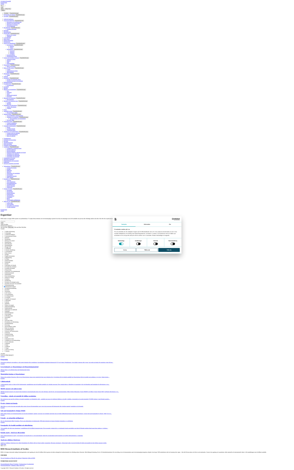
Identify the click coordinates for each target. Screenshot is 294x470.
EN (3, 4)
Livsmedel (6, 86)
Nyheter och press (8, 188)
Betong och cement (11, 35)
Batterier (12, 46)
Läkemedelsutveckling (12, 71)
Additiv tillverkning (11, 107)
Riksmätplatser (10, 99)
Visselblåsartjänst (11, 184)
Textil (8, 93)
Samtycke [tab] (124, 224)
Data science (7, 39)
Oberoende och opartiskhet (13, 173)
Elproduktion (10, 49)
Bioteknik (6, 30)
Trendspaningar (10, 195)
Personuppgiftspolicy (6, 465)
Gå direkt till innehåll (6, 1)
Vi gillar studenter (11, 207)
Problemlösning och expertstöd (11, 160)
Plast (8, 91)
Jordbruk (6, 76)
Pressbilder (9, 190)
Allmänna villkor (15, 465)
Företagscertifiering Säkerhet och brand (16, 152)
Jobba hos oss (7, 201)
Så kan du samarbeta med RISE (11, 163)
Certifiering (6, 147)
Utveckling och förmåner (13, 205)
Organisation (10, 174)
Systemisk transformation (10, 126)
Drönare (9, 60)
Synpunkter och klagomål (13, 156)
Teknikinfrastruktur (8, 142)
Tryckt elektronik (11, 26)
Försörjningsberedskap (12, 134)
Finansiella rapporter (12, 176)
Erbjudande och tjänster (9, 14)
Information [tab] (147, 224)
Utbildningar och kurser (9, 158)
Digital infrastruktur (8, 40)
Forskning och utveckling (10, 140)
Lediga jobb (10, 203)
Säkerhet (9, 172)
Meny (2, 8)
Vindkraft (12, 53)
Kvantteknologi (7, 83)
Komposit (9, 92)
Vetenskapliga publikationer (13, 200)
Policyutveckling (8, 144)
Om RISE (6, 16)
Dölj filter (23, 227)
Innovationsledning (11, 124)
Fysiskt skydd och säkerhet (13, 133)
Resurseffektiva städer (12, 112)
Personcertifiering (11, 151)
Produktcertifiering (11, 149)
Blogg (8, 198)
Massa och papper (11, 66)
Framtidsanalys (7, 138)
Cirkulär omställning (12, 123)
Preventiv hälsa (10, 120)
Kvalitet (9, 169)
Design (8, 127)
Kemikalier (6, 78)
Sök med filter (4, 227)
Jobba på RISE (31, 458)
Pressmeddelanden (5, 464)
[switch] (138, 244)
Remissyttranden (11, 193)
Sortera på (3, 355)
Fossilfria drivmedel (11, 29)
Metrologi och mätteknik (10, 98)
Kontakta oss (7, 179)
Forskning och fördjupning (10, 145)
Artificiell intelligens (8, 19)
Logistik (9, 102)
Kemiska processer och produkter (15, 81)
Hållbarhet (9, 170)
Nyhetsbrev (9, 197)
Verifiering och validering (13, 154)
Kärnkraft (12, 50)
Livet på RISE (10, 204)
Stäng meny (8, 8)
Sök (2, 5)
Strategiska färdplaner (9, 159)
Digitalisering (7, 42)
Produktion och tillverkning (10, 105)
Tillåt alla (169, 250)
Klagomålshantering (11, 183)
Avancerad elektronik (9, 20)
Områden (6, 13)
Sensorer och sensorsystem (13, 23)
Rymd (5, 109)
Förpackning (7, 65)
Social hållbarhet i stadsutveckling (15, 115)
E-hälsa (8, 69)
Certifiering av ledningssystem (14, 148)
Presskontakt (10, 191)
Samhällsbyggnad (8, 111)
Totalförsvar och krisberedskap (11, 131)
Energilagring (10, 45)
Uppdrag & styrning (11, 167)
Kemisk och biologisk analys (14, 79)
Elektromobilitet (10, 63)
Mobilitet (9, 104)
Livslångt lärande (11, 128)
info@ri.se (22, 465)
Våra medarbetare (11, 181)
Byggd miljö (7, 33)
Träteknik (9, 36)
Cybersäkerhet (7, 37)
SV (1, 4)
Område (3, 228)
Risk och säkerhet (11, 136)
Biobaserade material (12, 95)
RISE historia (10, 177)
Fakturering (9, 187)
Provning (6, 141)
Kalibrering (6, 162)
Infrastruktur (7, 73)
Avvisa (125, 250)
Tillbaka (3, 10)
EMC (8, 62)
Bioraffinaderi (7, 27)
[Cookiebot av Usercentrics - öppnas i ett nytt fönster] (173, 219)
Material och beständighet (10, 89)
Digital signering (11, 186)
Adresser (9, 180)
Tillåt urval (147, 250)
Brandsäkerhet (7, 32)
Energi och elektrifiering (9, 43)
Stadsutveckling (7, 114)
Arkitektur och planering (13, 117)
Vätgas (11, 48)
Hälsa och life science (9, 68)
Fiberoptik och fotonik (12, 25)
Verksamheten (7, 166)
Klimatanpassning (8, 82)
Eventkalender (30, 464)
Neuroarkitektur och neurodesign (18, 118)
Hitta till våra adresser (16, 458)
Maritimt (6, 88)
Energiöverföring (11, 55)
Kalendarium (10, 194)
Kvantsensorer (10, 85)
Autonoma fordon (11, 59)
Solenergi (12, 52)
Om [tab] (170, 224)
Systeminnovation (8, 121)
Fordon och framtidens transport (11, 57)
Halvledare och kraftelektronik (14, 22)
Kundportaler (4, 2)
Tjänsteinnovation (11, 130)
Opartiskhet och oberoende (13, 155)
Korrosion (9, 96)
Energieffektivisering (12, 56)
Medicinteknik (10, 72)
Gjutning (9, 108)
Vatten (8, 75)
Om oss (2, 458)
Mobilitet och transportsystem (11, 101)
